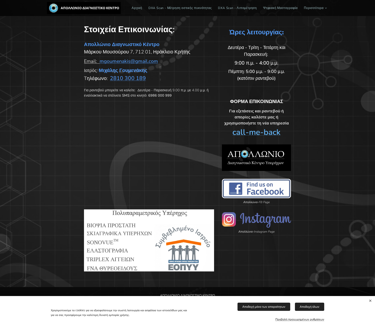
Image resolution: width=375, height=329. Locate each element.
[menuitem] (138, 8)
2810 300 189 (128, 78)
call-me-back (256, 132)
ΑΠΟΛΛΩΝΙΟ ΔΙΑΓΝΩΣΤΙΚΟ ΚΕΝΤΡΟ (187, 295)
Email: (90, 61)
